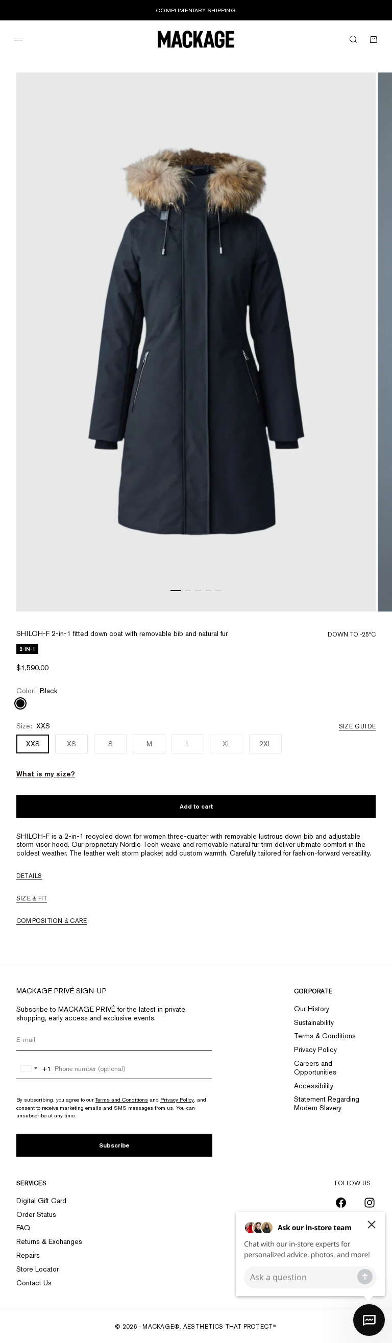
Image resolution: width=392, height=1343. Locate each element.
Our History (311, 1008)
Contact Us (34, 1282)
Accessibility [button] (313, 1085)
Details (29, 876)
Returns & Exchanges (49, 1241)
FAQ (23, 1227)
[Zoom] (355, 591)
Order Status (36, 1214)
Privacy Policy (177, 1099)
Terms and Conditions (121, 1099)
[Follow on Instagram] (369, 1203)
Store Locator (37, 1269)
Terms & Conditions (325, 1035)
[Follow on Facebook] (341, 1203)
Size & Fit (31, 898)
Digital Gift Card (41, 1200)
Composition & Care (51, 921)
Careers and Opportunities (315, 1068)
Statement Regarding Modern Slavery (326, 1103)
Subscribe (114, 1145)
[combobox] (34, 1068)
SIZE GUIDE (357, 726)
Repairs (28, 1255)
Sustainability (314, 1022)
